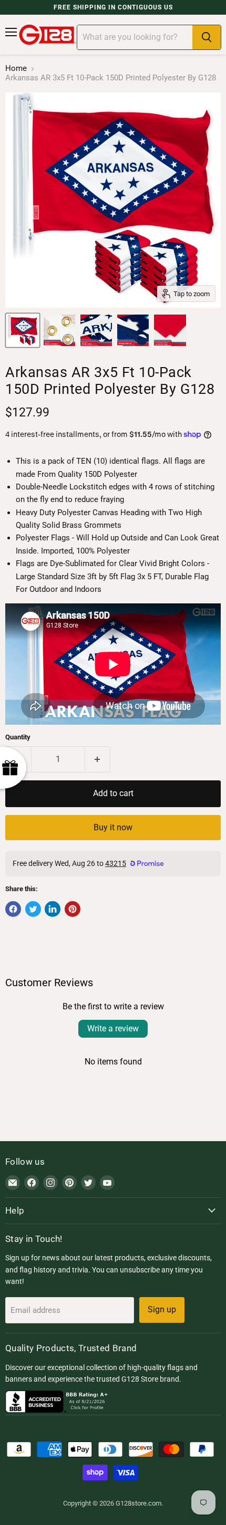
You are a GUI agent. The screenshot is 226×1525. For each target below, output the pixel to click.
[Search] (206, 37)
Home (16, 68)
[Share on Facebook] (13, 909)
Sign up (162, 1309)
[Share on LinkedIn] (52, 909)
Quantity (17, 737)
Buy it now (113, 827)
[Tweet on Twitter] (33, 909)
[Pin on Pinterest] (72, 909)
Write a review (113, 1028)
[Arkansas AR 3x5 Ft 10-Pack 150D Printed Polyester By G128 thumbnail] (22, 330)
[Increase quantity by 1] (98, 759)
